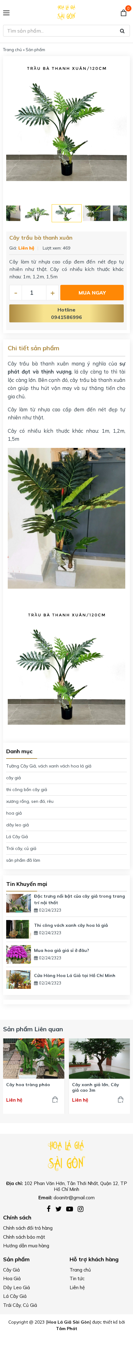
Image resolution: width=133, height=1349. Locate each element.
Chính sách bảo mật (24, 1237)
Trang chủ (12, 49)
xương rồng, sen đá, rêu (30, 801)
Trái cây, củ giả (21, 848)
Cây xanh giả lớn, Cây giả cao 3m (95, 1087)
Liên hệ (77, 1287)
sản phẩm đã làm (23, 860)
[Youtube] (72, 1209)
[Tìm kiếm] (122, 31)
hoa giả (14, 813)
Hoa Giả (12, 1278)
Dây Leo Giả (16, 1287)
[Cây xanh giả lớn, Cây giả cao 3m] (99, 1058)
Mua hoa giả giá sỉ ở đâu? (61, 950)
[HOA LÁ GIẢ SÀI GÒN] (66, 1155)
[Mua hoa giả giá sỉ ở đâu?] (18, 954)
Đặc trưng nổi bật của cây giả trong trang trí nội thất (79, 899)
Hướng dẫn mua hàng (26, 1246)
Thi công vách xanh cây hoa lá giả (71, 925)
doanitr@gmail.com (74, 1198)
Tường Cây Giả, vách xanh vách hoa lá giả (48, 766)
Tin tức (77, 1278)
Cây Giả (11, 1270)
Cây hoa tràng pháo (28, 1084)
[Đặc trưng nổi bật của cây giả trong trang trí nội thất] (18, 903)
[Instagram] (82, 1209)
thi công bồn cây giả (26, 789)
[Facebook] (51, 1209)
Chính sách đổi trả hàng (28, 1228)
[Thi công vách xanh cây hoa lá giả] (18, 929)
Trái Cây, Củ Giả (20, 1305)
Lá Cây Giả (17, 836)
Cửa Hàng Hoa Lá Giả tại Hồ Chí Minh (74, 975)
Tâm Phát (66, 1328)
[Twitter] (60, 1209)
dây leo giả (17, 825)
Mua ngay (92, 293)
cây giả (13, 778)
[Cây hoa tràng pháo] (33, 1058)
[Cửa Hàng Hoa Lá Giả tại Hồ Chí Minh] (18, 979)
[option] (66, 120)
